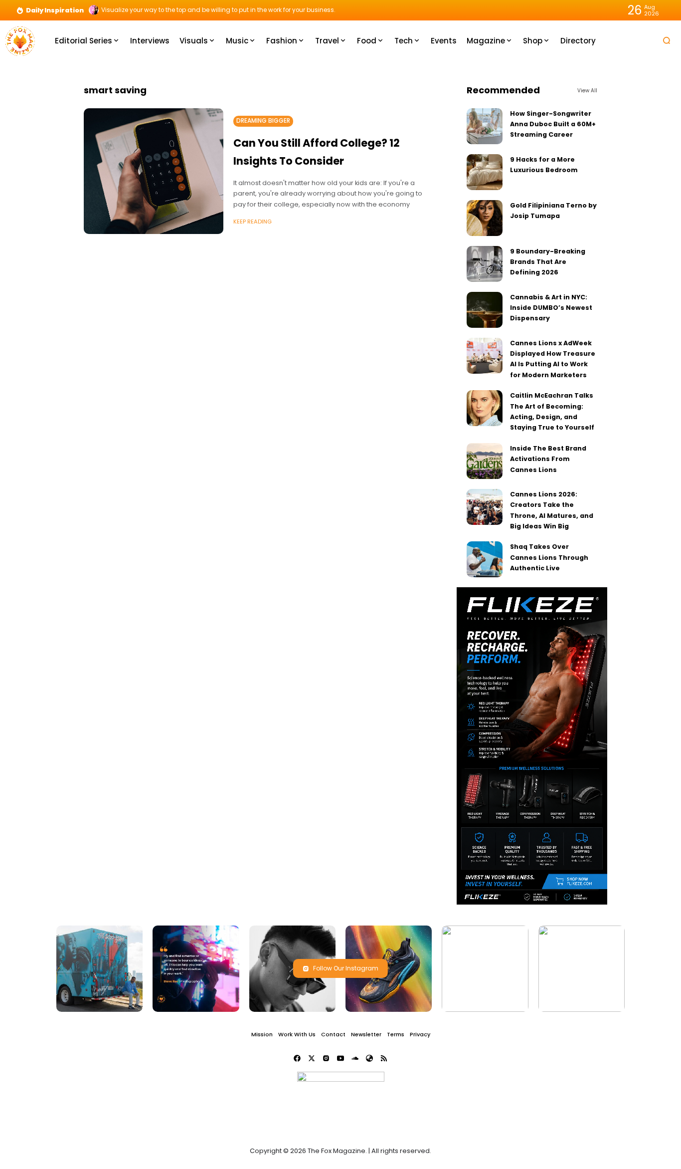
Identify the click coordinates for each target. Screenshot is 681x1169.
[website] (369, 1058)
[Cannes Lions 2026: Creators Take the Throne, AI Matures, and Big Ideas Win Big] (485, 507)
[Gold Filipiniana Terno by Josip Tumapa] (485, 218)
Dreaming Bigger (263, 121)
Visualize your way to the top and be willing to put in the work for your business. (218, 10)
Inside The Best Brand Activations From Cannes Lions (548, 459)
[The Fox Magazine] (20, 40)
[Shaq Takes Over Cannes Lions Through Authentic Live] (485, 559)
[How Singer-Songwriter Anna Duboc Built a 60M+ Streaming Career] (485, 126)
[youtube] (340, 1058)
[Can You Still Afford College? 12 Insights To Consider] (153, 171)
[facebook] (297, 1058)
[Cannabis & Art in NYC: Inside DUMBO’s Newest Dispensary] (485, 310)
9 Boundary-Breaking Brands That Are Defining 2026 (547, 262)
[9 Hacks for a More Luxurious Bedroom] (485, 172)
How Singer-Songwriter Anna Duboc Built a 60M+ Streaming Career (553, 124)
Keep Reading (252, 222)
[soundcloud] (354, 1058)
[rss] (383, 1058)
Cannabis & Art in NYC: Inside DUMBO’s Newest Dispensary (551, 308)
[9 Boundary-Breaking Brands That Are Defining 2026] (485, 264)
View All (587, 90)
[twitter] (311, 1058)
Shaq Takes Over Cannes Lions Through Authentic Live (549, 557)
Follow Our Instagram (345, 968)
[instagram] (326, 1058)
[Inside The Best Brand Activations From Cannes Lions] (485, 461)
